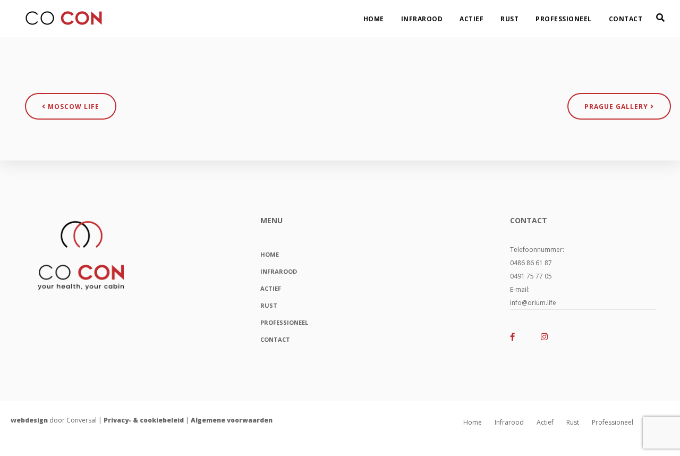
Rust (509, 18)
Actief (471, 18)
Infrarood (422, 18)
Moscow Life (72, 106)
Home (373, 18)
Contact (626, 18)
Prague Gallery (617, 106)
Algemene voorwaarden (232, 420)
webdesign (29, 420)
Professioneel (564, 18)
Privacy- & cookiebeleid (143, 420)
